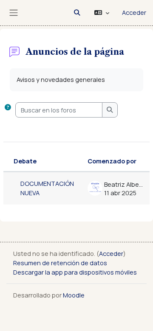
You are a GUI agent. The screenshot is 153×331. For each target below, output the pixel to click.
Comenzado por (112, 161)
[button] (77, 12)
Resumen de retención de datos (60, 262)
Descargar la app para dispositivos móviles (75, 272)
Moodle (74, 295)
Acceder (134, 12)
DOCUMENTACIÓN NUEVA (47, 188)
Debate (25, 161)
